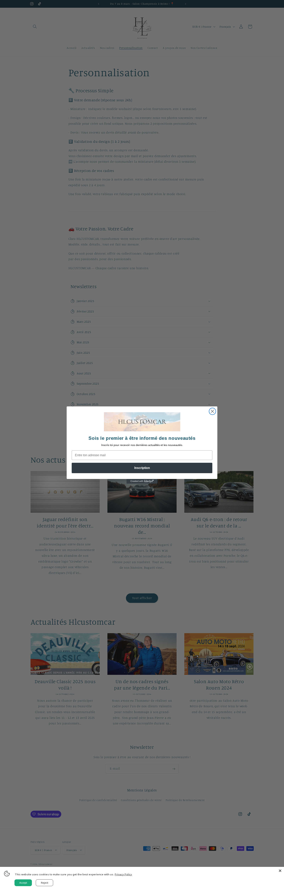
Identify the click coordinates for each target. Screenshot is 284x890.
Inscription (142, 468)
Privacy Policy (123, 874)
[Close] (280, 871)
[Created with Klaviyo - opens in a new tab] (142, 481)
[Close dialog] (212, 411)
